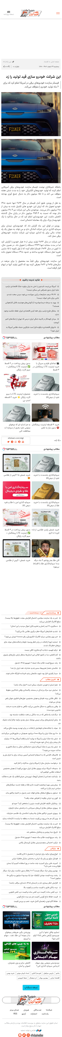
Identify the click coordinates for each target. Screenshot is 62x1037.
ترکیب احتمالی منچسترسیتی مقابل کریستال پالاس (38, 842)
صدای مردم (14, 1010)
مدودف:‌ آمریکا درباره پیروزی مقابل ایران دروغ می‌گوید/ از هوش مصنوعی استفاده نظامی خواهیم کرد (32, 770)
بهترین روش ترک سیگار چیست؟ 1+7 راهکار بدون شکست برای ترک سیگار (30, 870)
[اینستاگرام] (28, 1035)
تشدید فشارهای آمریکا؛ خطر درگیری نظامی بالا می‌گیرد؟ (36, 631)
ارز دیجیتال (33, 978)
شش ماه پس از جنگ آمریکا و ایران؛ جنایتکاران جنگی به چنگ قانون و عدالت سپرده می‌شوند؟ (33, 748)
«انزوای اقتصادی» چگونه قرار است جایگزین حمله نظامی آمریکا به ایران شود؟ (32, 329)
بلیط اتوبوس (22, 978)
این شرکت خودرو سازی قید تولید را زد (33, 76)
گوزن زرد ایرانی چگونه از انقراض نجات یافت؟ (41, 798)
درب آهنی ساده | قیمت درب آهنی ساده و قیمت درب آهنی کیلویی (33, 892)
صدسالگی (37, 1010)
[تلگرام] (20, 1035)
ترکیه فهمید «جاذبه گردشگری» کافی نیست (41, 650)
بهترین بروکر (43, 978)
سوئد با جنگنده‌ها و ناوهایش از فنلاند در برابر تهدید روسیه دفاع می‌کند (30, 728)
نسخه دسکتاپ (31, 987)
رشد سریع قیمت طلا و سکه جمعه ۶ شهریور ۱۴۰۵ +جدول (36, 662)
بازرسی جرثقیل (48, 973)
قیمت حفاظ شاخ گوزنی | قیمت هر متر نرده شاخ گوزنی (37, 896)
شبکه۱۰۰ (49, 1010)
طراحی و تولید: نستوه (28, 1030)
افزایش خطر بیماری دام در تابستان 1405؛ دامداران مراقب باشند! (33, 882)
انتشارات (33, 1013)
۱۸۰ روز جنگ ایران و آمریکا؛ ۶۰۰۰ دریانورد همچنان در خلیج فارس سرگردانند (29, 733)
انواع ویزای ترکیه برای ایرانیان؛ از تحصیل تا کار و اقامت (37, 854)
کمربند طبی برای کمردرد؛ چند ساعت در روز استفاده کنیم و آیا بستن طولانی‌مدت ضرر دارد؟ (34, 865)
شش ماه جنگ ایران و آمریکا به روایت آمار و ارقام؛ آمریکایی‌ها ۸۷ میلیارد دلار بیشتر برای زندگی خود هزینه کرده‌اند (32, 740)
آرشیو (24, 1013)
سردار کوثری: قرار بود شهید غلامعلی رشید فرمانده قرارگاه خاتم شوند (32, 673)
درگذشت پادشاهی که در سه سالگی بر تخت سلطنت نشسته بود (34, 714)
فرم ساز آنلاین (36, 973)
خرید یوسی (10, 973)
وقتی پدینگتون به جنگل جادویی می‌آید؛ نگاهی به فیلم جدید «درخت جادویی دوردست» (33, 708)
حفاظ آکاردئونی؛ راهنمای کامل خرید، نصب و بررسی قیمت (36, 901)
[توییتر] (24, 1035)
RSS (15, 1013)
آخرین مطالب (51, 679)
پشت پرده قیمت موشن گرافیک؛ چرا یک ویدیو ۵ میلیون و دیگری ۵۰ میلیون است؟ (34, 877)
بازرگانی (53, 848)
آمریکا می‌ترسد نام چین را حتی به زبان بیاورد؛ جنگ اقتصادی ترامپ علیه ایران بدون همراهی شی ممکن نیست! (32, 288)
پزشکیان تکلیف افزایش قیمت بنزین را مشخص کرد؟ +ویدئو (35, 803)
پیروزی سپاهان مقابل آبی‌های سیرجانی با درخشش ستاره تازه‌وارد (33, 808)
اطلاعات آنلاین (31, 13)
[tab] (53, 613)
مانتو (57, 973)
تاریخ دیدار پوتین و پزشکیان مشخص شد (42, 832)
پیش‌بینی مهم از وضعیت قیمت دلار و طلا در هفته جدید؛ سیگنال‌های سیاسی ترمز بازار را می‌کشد (33, 786)
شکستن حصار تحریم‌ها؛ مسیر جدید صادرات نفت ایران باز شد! (34, 668)
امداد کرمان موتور (23, 973)
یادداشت (45, 1013)
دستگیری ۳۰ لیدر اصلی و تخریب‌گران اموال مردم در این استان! (34, 626)
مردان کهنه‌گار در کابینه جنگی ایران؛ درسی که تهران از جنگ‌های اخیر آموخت (32, 320)
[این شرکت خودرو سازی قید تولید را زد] (31, 114)
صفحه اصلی (55, 61)
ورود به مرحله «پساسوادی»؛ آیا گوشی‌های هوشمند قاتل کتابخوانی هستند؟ (32, 304)
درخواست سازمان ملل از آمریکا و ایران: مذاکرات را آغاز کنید (36, 763)
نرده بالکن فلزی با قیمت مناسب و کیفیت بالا (41, 887)
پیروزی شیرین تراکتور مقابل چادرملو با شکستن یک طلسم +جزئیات (32, 813)
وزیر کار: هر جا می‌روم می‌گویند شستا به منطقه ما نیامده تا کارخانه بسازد (30, 818)
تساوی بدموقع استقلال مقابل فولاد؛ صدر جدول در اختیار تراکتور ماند (32, 792)
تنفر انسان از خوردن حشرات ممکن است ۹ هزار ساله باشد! (36, 684)
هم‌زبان (26, 1010)
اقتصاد (46, 61)
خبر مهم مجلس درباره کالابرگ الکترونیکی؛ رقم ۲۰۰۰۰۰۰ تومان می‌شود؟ (31, 636)
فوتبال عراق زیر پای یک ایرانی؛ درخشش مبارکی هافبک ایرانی (35, 858)
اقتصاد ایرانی (54, 978)
